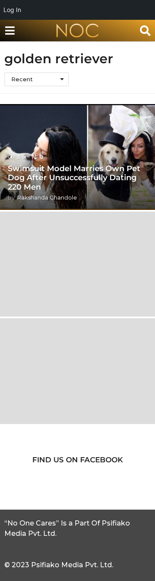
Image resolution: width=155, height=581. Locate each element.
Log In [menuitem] (12, 9)
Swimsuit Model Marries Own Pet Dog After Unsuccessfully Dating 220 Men (74, 178)
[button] (9, 30)
